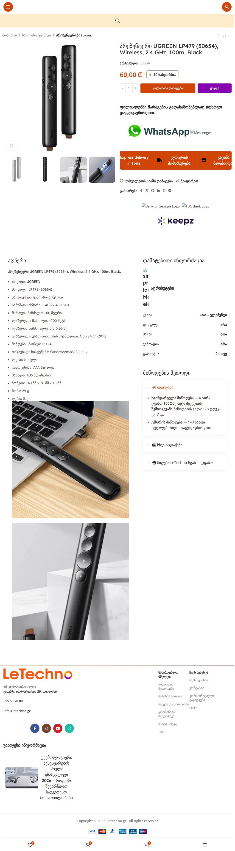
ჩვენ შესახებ (198, 680)
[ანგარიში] (227, 6)
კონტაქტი (196, 688)
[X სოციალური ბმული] (147, 191)
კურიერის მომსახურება (179, 160)
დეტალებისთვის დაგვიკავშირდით (180, 427)
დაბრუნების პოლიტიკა (167, 714)
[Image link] (37, 673)
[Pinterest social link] (153, 191)
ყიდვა (214, 88)
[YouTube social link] (57, 728)
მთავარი (9, 35)
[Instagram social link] (46, 728)
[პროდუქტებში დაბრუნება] (224, 35)
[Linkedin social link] (158, 191)
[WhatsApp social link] (164, 191)
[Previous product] (219, 35)
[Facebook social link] (141, 191)
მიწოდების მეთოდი (166, 373)
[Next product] (230, 35)
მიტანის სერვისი (170, 696)
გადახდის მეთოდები (166, 686)
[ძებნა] (117, 20)
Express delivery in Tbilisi (134, 160)
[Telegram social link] (170, 191)
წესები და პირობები (173, 704)
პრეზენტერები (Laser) (74, 35)
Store (193, 708)
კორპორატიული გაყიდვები (202, 698)
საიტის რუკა (167, 724)
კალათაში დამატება (168, 88)
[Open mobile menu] (8, 6)
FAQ (161, 731)
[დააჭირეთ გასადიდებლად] (12, 146)
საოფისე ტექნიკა (36, 35)
